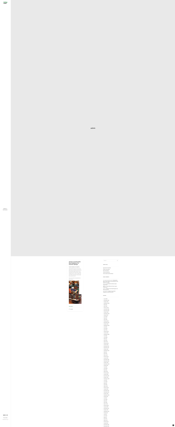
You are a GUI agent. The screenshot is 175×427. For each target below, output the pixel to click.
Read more (71, 306)
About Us (5, 208)
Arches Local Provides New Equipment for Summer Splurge (75, 263)
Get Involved (5, 209)
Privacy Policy (5, 417)
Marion (104, 286)
